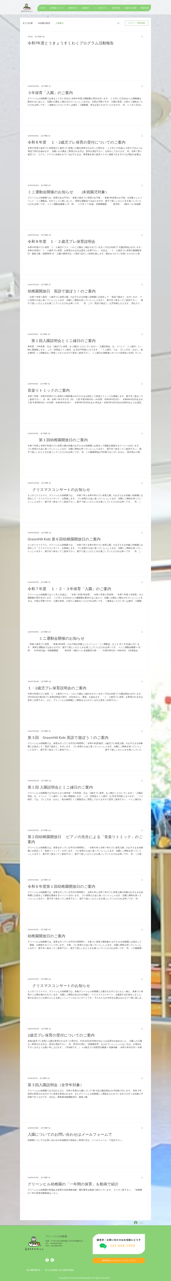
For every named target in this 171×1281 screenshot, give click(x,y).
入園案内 (59, 23)
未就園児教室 (44, 23)
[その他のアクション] (143, 36)
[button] (118, 23)
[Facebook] (47, 1260)
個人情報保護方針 (33, 1270)
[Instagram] (52, 1260)
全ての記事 (28, 23)
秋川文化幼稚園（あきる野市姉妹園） (60, 1270)
